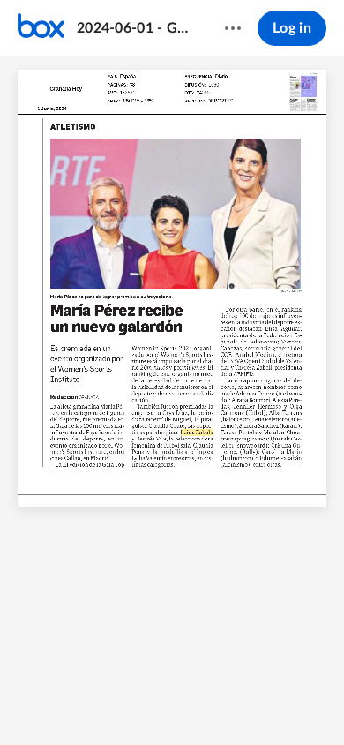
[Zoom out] (111, 701)
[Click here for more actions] (233, 28)
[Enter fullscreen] (240, 702)
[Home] (41, 28)
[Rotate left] (206, 702)
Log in (292, 28)
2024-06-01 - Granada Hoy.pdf (134, 28)
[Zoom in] (171, 701)
